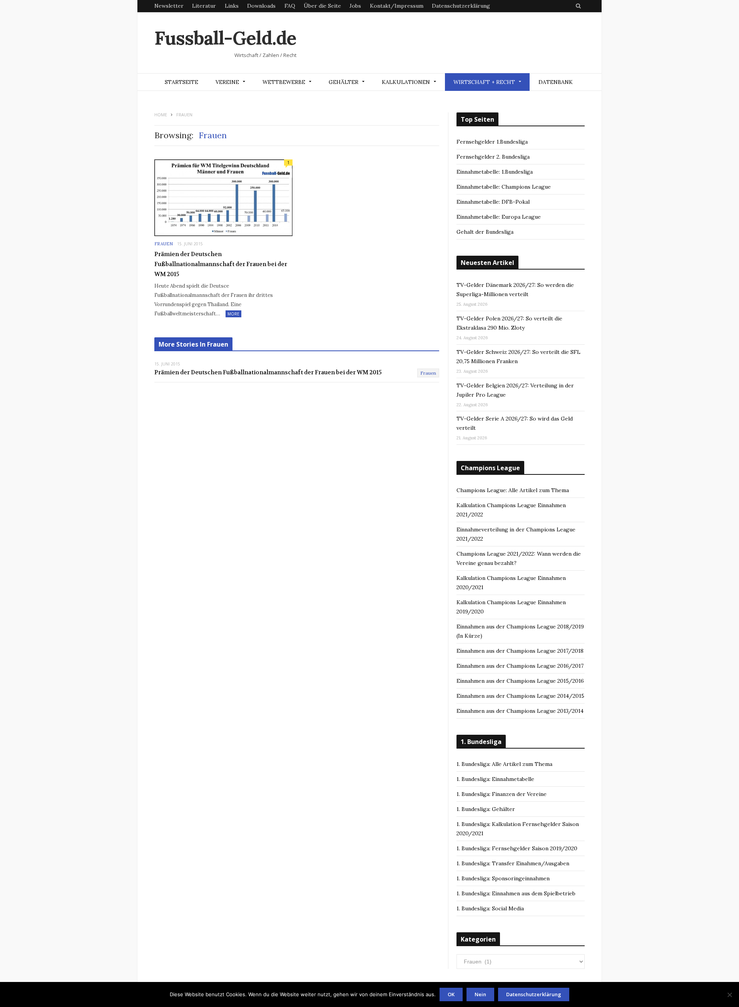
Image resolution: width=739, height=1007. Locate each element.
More (233, 314)
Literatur (204, 5)
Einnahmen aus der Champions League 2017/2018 (520, 650)
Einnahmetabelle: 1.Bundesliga (494, 171)
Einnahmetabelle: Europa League (498, 216)
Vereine (227, 82)
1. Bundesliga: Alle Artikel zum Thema (504, 764)
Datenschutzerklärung (461, 5)
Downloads (261, 5)
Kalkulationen (406, 82)
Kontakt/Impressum (396, 5)
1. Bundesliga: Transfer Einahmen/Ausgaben (512, 863)
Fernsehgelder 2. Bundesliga (493, 156)
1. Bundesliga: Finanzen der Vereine (501, 794)
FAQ (289, 5)
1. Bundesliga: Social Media (490, 908)
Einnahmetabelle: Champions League (503, 186)
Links (232, 5)
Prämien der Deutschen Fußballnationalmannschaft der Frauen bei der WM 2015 (220, 264)
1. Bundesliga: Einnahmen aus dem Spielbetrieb (515, 893)
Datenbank (555, 82)
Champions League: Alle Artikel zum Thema (512, 490)
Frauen (163, 243)
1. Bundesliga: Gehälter (485, 809)
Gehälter (343, 82)
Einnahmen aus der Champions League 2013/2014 (520, 710)
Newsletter (169, 5)
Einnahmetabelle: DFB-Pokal (493, 201)
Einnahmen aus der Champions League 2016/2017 (520, 665)
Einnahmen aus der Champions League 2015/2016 (520, 680)
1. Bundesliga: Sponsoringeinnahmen (503, 878)
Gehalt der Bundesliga (484, 231)
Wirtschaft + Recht (484, 82)
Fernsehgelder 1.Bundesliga (492, 141)
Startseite (181, 82)
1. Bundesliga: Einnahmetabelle (495, 779)
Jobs (355, 5)
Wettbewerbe (283, 82)
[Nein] (729, 995)
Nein (480, 994)
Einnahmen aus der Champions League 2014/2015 (520, 695)
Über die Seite (322, 5)
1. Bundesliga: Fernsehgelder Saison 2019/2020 (516, 848)
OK (451, 994)
